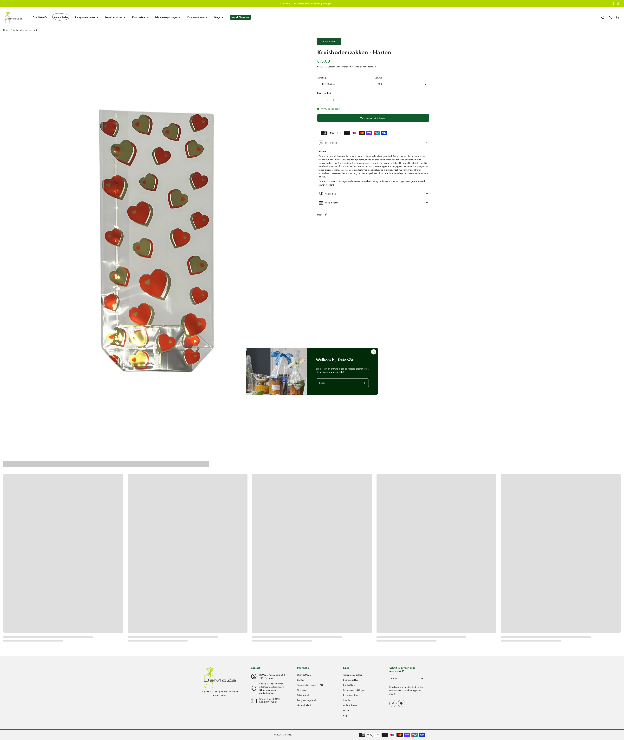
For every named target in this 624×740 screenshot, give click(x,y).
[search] (602, 17)
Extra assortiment (351, 695)
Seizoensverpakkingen (353, 690)
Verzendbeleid (304, 705)
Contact (300, 680)
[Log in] (610, 17)
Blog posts (302, 690)
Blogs (346, 715)
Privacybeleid (303, 695)
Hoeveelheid (324, 93)
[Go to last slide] (5, 3)
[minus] (320, 99)
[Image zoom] (155, 240)
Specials (347, 700)
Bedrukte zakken (350, 680)
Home (6, 30)
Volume (378, 77)
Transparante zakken (352, 674)
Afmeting (321, 77)
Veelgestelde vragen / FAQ (310, 685)
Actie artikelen (350, 705)
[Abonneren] (422, 678)
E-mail (394, 678)
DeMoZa (287, 734)
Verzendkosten (335, 66)
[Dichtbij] (373, 351)
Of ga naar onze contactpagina (267, 691)
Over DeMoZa (304, 674)
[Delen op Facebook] (325, 214)
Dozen (346, 710)
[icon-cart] (617, 17)
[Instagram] (618, 4)
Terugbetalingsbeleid (307, 700)
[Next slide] (605, 3)
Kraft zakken (349, 685)
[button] (373, 118)
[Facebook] (613, 4)
